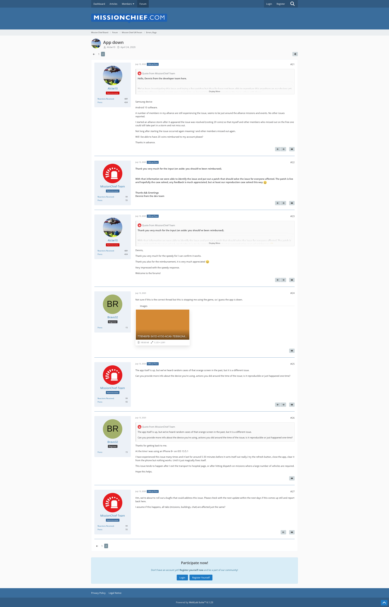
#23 (292, 216)
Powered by (194, 602)
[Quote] (292, 149)
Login (269, 3)
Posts (100, 102)
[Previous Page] (94, 54)
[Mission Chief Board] (194, 18)
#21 (292, 64)
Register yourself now (191, 569)
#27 (292, 491)
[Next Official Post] (283, 149)
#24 (292, 293)
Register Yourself (201, 577)
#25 (292, 363)
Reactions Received (106, 99)
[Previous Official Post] (278, 149)
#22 (292, 162)
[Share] (295, 54)
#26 (292, 417)
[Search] (292, 4)
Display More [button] (214, 91)
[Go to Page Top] (384, 602)
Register (281, 3)
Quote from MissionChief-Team (158, 73)
